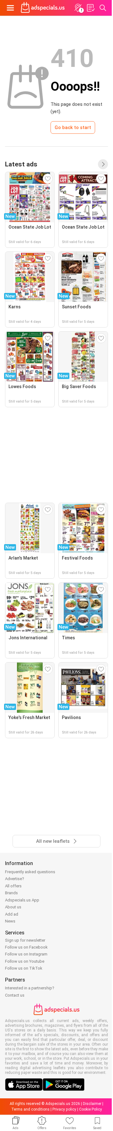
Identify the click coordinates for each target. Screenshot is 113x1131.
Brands (11, 892)
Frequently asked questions (30, 871)
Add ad (11, 914)
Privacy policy (64, 1109)
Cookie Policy (90, 1109)
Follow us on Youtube (24, 961)
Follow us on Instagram (26, 954)
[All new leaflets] (103, 164)
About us (13, 907)
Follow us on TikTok (23, 968)
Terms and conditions (30, 1109)
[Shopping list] (90, 8)
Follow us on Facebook (26, 947)
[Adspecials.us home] (43, 8)
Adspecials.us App (22, 900)
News (10, 921)
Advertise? (14, 878)
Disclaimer (92, 1103)
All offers (13, 886)
